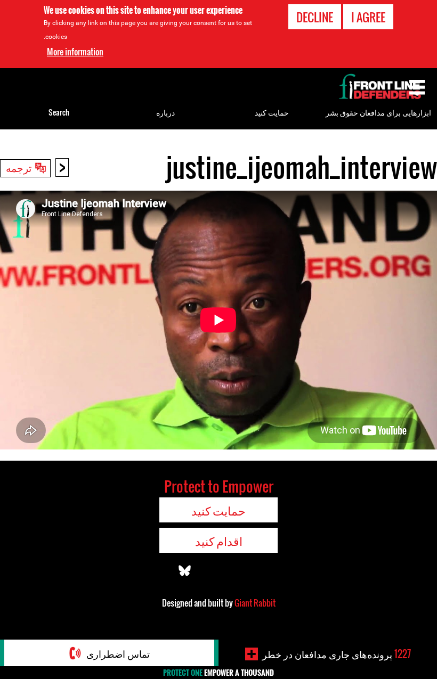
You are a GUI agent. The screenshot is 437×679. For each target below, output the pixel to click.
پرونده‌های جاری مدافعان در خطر (336, 654)
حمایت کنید (272, 112)
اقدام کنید (218, 540)
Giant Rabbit (255, 602)
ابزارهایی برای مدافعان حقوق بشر (378, 112)
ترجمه (18, 167)
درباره (165, 112)
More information (75, 51)
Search (58, 112)
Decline (314, 17)
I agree (368, 17)
